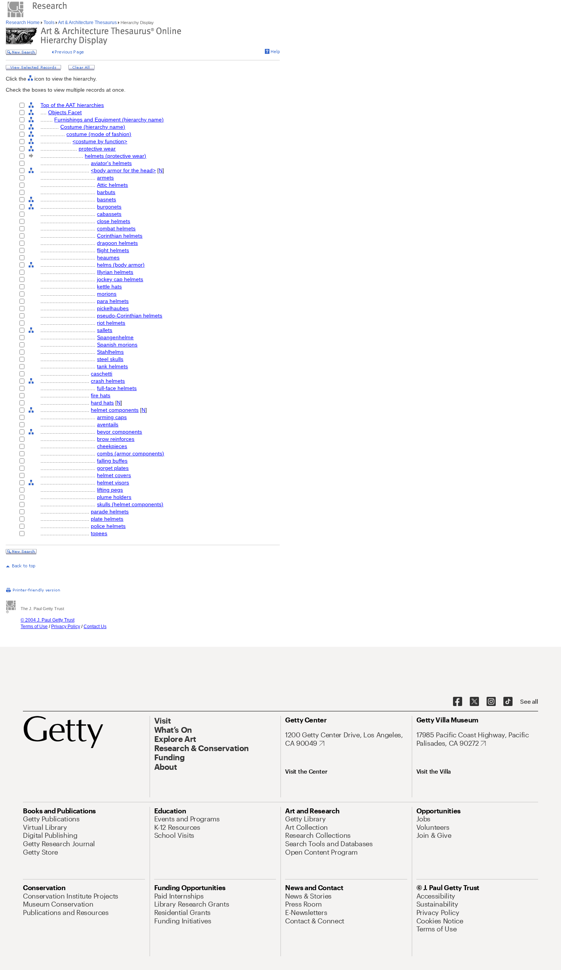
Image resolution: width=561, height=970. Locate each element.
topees (99, 533)
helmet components (115, 410)
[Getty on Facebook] (457, 701)
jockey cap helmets (120, 279)
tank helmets (112, 366)
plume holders (114, 497)
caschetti (101, 374)
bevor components (119, 432)
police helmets (108, 526)
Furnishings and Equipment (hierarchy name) (109, 120)
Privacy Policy (65, 626)
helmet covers (114, 475)
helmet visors (113, 482)
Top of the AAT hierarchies (72, 105)
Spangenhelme (115, 337)
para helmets (113, 301)
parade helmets (110, 511)
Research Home (23, 22)
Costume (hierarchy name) (92, 127)
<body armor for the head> (123, 170)
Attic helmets (112, 185)
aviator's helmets (111, 163)
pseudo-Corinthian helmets (129, 316)
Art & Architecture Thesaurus (87, 22)
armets (105, 178)
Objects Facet (65, 112)
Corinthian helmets (119, 236)
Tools (49, 22)
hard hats (102, 403)
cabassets (109, 214)
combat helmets (116, 228)
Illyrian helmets (115, 272)
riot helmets (111, 323)
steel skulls (110, 359)
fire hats (100, 395)
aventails (107, 424)
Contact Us (95, 626)
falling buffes (112, 461)
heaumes (108, 257)
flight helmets (113, 250)
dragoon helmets (117, 243)
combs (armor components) (130, 453)
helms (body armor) (121, 265)
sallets (104, 330)
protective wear (97, 149)
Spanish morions (117, 345)
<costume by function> (100, 141)
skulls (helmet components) (130, 504)
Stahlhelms (110, 352)
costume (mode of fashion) (98, 134)
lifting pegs (110, 490)
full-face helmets (117, 388)
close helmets (113, 221)
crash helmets (108, 381)
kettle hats (109, 286)
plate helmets (107, 519)
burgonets (109, 207)
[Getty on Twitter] (474, 701)
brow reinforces (115, 439)
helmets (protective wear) (115, 156)
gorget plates (113, 468)
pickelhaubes (113, 308)
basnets (106, 199)
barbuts (106, 192)
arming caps (112, 417)
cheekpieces (112, 446)
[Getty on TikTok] (508, 701)
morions (106, 294)
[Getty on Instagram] (491, 701)
